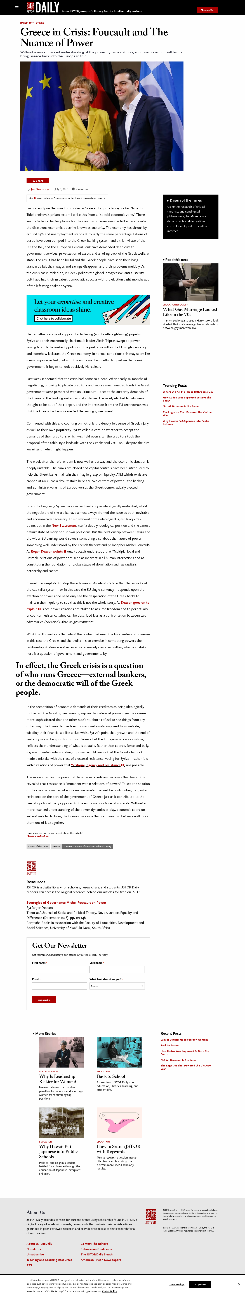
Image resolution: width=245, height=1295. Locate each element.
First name (39, 963)
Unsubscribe (35, 1254)
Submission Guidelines (96, 1249)
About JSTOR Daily (39, 1243)
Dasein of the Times (32, 23)
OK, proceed (200, 1284)
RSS (29, 1265)
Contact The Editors (94, 1243)
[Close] (239, 1284)
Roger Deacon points (47, 551)
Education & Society (175, 304)
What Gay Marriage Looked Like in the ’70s (190, 312)
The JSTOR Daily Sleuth (97, 1254)
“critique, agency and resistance (96, 764)
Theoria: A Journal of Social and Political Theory (87, 846)
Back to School (111, 1077)
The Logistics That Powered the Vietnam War (188, 413)
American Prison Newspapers (101, 1259)
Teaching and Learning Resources (49, 1259)
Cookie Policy (109, 1291)
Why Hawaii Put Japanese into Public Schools (186, 422)
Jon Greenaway (40, 189)
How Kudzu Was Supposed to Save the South (187, 399)
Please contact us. (38, 836)
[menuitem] (207, 10)
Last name (96, 963)
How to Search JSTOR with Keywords (119, 1149)
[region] (122, 1284)
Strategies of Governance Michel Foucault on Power (66, 902)
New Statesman (64, 525)
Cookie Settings (176, 1284)
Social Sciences (49, 1071)
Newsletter (208, 10)
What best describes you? (106, 979)
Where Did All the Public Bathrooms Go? (188, 392)
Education (103, 1071)
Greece (56, 846)
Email (36, 979)
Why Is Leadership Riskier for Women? (58, 1079)
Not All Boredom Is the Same (181, 406)
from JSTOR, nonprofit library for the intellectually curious (102, 11)
